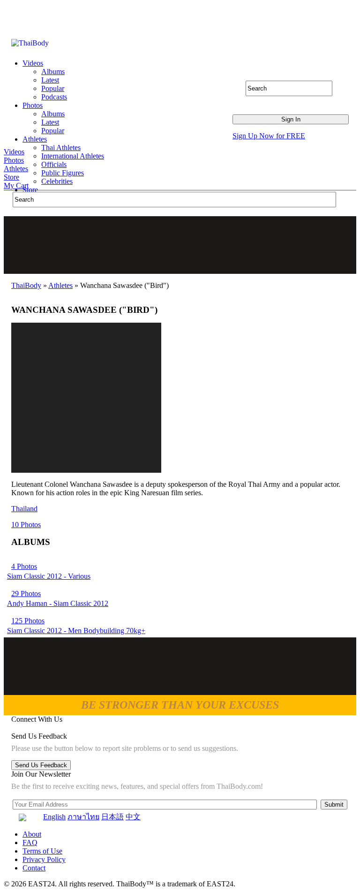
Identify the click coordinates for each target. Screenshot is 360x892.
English (54, 817)
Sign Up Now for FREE (268, 136)
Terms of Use (42, 851)
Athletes (16, 169)
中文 (133, 817)
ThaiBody (26, 285)
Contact (33, 868)
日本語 (112, 817)
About (31, 834)
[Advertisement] (180, 245)
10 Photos (26, 525)
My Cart (16, 185)
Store (11, 177)
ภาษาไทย (83, 817)
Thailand (24, 509)
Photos (14, 160)
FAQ (30, 843)
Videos (14, 152)
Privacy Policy (44, 859)
